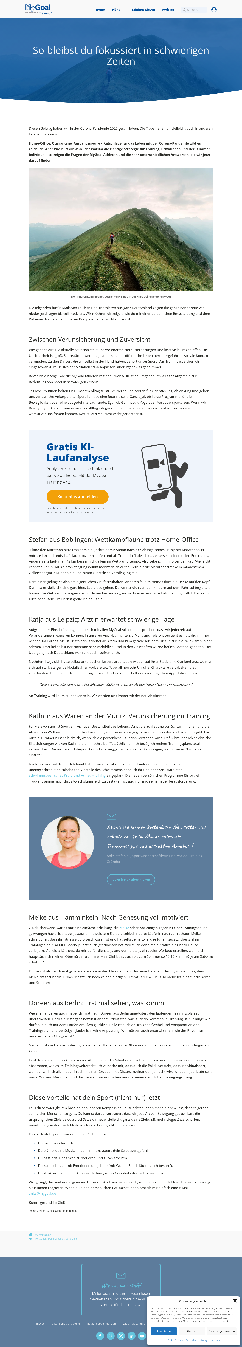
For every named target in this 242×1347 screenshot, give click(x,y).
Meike (124, 927)
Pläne (116, 10)
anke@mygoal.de (42, 1193)
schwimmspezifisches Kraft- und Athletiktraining (67, 775)
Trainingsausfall (56, 1238)
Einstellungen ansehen (222, 1331)
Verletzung (71, 1238)
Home (100, 10)
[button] (235, 1301)
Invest (40, 1323)
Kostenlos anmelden (77, 496)
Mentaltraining (43, 1234)
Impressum (214, 1340)
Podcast (168, 10)
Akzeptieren (164, 1331)
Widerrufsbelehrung (136, 1323)
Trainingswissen (142, 10)
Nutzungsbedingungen (101, 1323)
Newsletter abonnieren (131, 879)
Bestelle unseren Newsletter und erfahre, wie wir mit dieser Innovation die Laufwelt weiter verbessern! (80, 510)
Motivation (41, 1238)
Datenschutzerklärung (196, 1340)
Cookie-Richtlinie (176, 1340)
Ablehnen (191, 1331)
